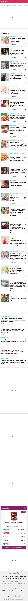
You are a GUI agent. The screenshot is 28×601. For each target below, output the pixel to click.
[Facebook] (8, 596)
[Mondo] (5, 581)
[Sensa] (9, 583)
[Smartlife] (20, 583)
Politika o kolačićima (6, 590)
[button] (13, 44)
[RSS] (15, 596)
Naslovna (3, 30)
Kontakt (22, 588)
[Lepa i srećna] (4, 583)
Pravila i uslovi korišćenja (14, 588)
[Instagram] (12, 596)
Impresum (6, 588)
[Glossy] (14, 586)
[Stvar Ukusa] (22, 581)
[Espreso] (16, 581)
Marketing (23, 590)
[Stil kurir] (24, 583)
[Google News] (19, 596)
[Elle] (14, 583)
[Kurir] (11, 581)
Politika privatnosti (16, 590)
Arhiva (14, 592)
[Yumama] (4, 2)
